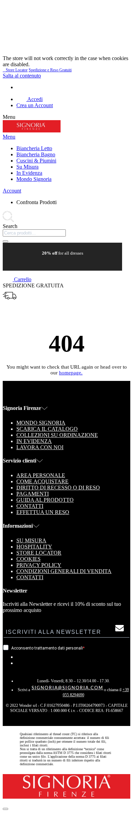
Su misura (31, 540)
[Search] (5, 241)
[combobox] (34, 233)
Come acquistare (42, 481)
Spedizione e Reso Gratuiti (50, 70)
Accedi (34, 99)
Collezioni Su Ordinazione (57, 435)
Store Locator (15, 70)
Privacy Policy (38, 565)
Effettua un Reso (42, 512)
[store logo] (32, 130)
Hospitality (34, 547)
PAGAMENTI (32, 494)
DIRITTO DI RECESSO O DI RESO (58, 487)
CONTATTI (29, 577)
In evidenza (34, 441)
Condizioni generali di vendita (64, 571)
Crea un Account (34, 105)
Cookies (28, 559)
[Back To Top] (5, 809)
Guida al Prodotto (45, 500)
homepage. (71, 372)
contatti (29, 506)
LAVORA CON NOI (39, 447)
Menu (9, 137)
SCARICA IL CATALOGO (47, 429)
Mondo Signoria (40, 423)
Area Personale (40, 475)
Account (12, 191)
